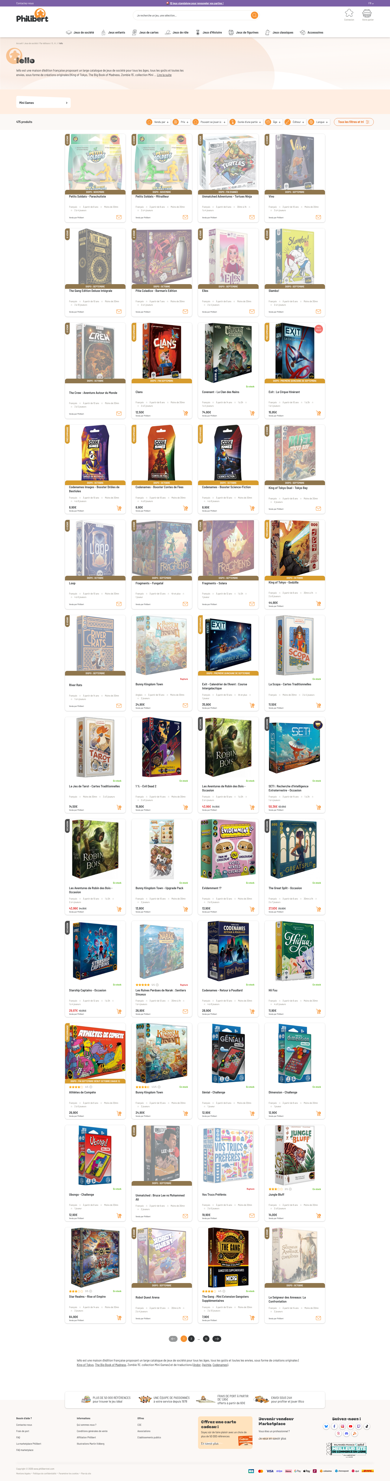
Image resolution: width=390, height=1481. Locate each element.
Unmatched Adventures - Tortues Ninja (227, 196)
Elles (205, 291)
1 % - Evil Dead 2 (146, 786)
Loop (72, 583)
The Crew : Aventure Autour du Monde (93, 393)
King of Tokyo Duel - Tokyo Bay (288, 488)
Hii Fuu (273, 990)
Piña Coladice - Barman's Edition (156, 291)
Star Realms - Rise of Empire (87, 1296)
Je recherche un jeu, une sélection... (157, 15)
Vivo (271, 196)
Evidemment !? (211, 888)
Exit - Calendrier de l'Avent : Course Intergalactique (224, 686)
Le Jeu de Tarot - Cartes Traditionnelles (94, 786)
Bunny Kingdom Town (149, 684)
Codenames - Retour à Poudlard (222, 990)
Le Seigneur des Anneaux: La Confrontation (287, 1299)
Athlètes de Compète (82, 1092)
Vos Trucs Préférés (214, 1194)
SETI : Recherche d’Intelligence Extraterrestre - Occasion (289, 788)
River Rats (75, 685)
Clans (139, 392)
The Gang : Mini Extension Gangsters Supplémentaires (225, 1299)
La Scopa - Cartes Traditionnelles (290, 684)
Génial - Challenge (213, 1092)
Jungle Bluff (276, 1194)
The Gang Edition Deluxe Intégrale (90, 291)
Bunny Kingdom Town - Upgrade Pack (159, 888)
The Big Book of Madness (110, 1365)
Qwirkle (206, 1365)
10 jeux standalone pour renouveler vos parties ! (197, 3)
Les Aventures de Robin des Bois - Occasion (224, 788)
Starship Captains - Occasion (87, 990)
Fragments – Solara (214, 583)
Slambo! (274, 291)
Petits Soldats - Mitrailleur (152, 196)
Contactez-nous (25, 3)
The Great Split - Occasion (285, 888)
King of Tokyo (85, 1365)
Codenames (220, 1365)
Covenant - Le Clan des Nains (220, 392)
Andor (196, 1365)
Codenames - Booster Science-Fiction (226, 487)
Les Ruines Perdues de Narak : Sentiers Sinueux (161, 992)
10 (206, 1338)
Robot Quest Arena (147, 1297)
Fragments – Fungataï (149, 583)
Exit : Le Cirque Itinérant (284, 392)
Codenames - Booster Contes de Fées (160, 487)
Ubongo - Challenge (81, 1194)
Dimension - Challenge (283, 1092)
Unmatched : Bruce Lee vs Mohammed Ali (160, 1197)
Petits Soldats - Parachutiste (87, 196)
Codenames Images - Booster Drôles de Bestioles (94, 489)
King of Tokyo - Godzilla (284, 582)
